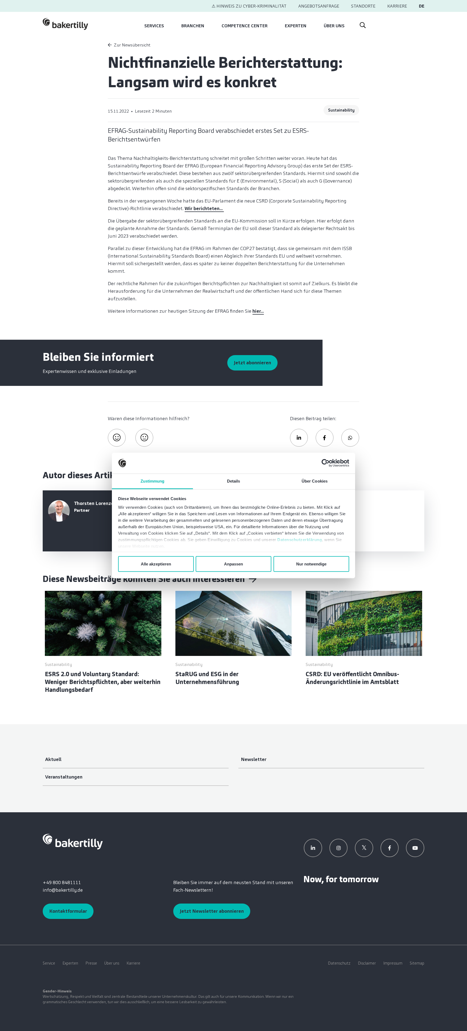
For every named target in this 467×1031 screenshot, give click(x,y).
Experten (295, 26)
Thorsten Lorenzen (95, 503)
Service (49, 963)
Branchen (192, 26)
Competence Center (245, 26)
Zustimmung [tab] (153, 481)
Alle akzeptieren (156, 564)
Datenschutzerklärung (299, 539)
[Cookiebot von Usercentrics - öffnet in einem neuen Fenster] (325, 463)
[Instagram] (338, 848)
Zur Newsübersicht (132, 45)
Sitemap (417, 963)
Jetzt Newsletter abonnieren (212, 911)
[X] (364, 848)
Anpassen (233, 564)
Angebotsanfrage (318, 6)
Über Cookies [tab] (315, 481)
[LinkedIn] (313, 848)
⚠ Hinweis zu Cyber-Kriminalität (249, 6)
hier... (258, 311)
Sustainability (341, 110)
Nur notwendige (311, 564)
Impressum (392, 963)
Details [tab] (233, 481)
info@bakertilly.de (63, 890)
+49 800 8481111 (62, 882)
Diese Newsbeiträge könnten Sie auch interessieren (145, 579)
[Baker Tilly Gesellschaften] (73, 841)
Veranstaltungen (63, 777)
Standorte (363, 6)
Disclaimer (367, 963)
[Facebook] (390, 848)
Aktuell (53, 759)
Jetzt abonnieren (252, 362)
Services (154, 26)
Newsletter (253, 759)
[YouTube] (415, 848)
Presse (91, 963)
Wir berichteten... (204, 208)
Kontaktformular (68, 911)
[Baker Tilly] (65, 24)
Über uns (334, 26)
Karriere (397, 6)
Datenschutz (339, 963)
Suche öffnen (362, 24)
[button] (299, 438)
